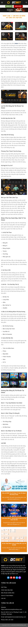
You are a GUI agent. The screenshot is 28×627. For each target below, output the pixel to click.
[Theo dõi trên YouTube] (14, 577)
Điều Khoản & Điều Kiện (7, 593)
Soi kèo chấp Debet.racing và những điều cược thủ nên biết (14, 544)
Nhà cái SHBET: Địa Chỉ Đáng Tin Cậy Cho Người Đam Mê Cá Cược (14, 493)
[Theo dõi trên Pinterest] (11, 577)
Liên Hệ (3, 598)
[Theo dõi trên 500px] (17, 577)
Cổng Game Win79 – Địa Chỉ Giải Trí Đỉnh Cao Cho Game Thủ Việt (14, 519)
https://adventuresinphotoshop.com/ (11, 609)
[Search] (26, 2)
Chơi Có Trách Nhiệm (7, 595)
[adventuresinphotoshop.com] (14, 2)
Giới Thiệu (4, 587)
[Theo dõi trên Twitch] (19, 577)
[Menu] (2, 2)
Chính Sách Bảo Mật (7, 590)
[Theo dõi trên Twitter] (8, 577)
